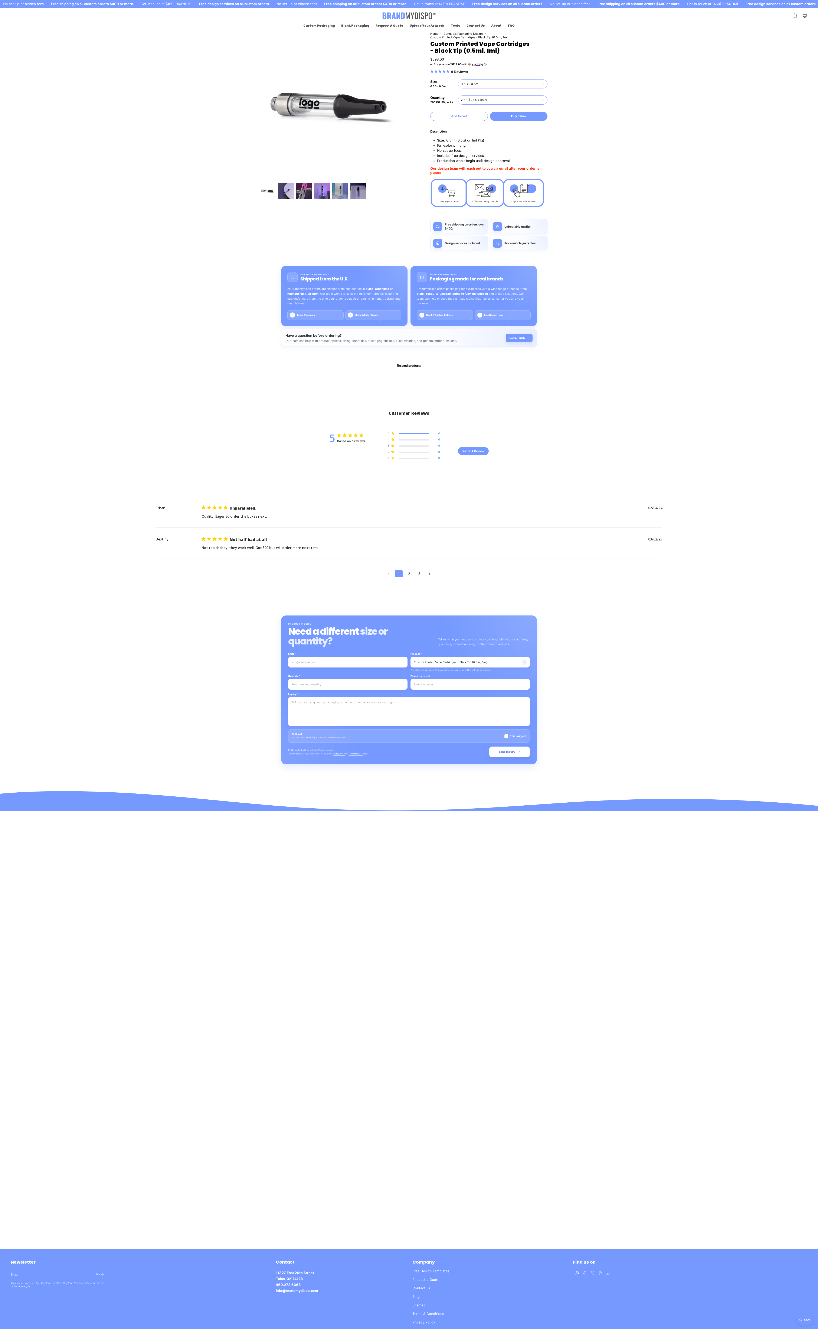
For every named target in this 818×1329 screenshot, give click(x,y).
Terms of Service (356, 754)
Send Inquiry (507, 751)
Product (416, 653)
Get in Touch (517, 337)
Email (292, 653)
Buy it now (518, 116)
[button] (319, 26)
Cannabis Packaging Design (463, 33)
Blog (416, 1296)
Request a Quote (425, 1279)
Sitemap (419, 1305)
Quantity (294, 676)
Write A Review (473, 451)
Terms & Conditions (428, 1314)
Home (434, 33)
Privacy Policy (339, 754)
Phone (420, 676)
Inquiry (293, 694)
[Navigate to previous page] (389, 573)
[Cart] (805, 15)
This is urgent (518, 736)
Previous (260, 106)
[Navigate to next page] (429, 573)
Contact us (421, 1288)
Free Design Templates (430, 1271)
